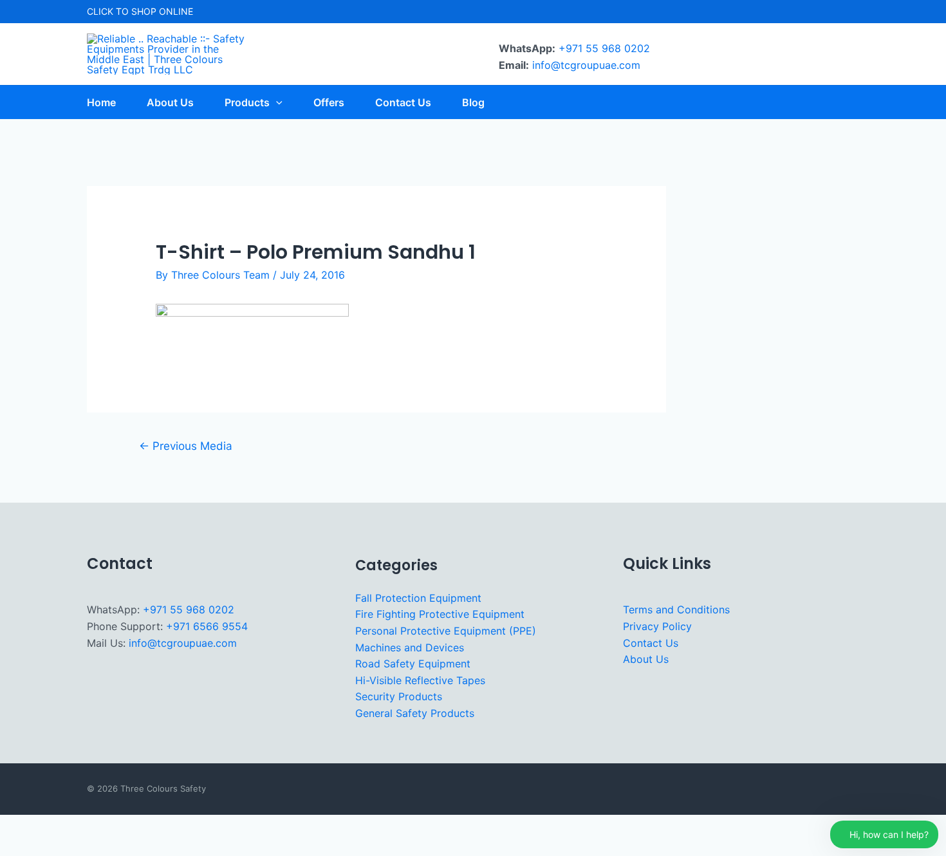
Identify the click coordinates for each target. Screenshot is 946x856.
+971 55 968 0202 (604, 48)
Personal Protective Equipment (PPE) (445, 630)
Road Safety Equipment (412, 663)
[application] (276, 102)
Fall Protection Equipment (418, 597)
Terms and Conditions (676, 609)
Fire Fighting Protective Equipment (439, 614)
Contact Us (650, 643)
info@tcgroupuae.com (586, 65)
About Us (646, 659)
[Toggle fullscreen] (57, 826)
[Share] (97, 826)
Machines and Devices (409, 647)
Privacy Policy (657, 626)
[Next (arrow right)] (57, 847)
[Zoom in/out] (18, 826)
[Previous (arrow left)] (18, 847)
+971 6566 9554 (207, 626)
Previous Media (185, 445)
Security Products (398, 696)
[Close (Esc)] (136, 826)
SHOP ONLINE (162, 11)
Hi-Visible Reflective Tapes (420, 680)
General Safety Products (414, 713)
